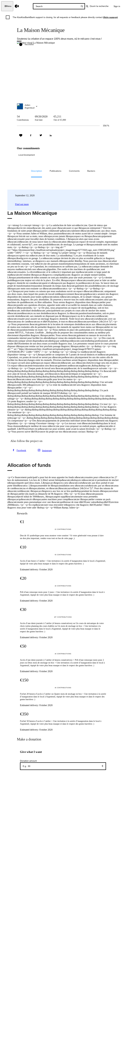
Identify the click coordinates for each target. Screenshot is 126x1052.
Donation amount (28, 761)
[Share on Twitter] (41, 135)
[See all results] (81, 6)
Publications (55, 171)
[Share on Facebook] (31, 135)
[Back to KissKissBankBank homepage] (16, 6)
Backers (91, 171)
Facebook (21, 450)
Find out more (22, 204)
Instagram (47, 450)
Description (36, 171)
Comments (74, 171)
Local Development (26, 155)
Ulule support (110, 17)
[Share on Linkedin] (51, 135)
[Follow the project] (21, 135)
